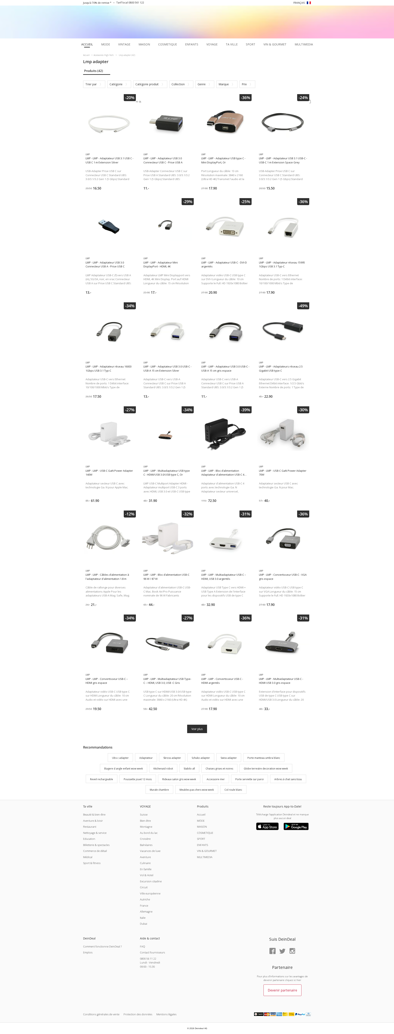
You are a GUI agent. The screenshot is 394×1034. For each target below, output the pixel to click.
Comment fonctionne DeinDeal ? (102, 946)
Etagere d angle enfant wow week (123, 768)
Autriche (145, 899)
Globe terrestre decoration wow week (266, 768)
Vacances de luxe (150, 851)
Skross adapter (172, 758)
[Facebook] (272, 951)
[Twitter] (282, 951)
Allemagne (146, 911)
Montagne (146, 826)
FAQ (142, 946)
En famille (145, 869)
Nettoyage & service (95, 833)
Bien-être (145, 821)
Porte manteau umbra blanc (263, 758)
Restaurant (89, 826)
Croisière (145, 839)
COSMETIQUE (205, 833)
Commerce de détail (95, 851)
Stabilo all (189, 768)
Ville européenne (150, 893)
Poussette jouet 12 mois (138, 779)
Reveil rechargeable (101, 779)
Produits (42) (93, 71)
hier (299, 980)
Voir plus (197, 729)
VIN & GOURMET (207, 851)
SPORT (201, 839)
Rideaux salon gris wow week (179, 779)
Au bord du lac (149, 833)
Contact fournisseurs (152, 952)
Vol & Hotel (146, 875)
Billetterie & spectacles (96, 845)
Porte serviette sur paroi (249, 779)
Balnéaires (146, 845)
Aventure (145, 857)
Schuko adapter (201, 758)
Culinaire (145, 863)
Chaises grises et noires (219, 768)
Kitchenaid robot (163, 768)
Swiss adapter (229, 758)
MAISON (202, 826)
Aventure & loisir (93, 821)
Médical (87, 857)
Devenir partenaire (282, 990)
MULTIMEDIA (204, 857)
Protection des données (138, 1014)
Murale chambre (159, 790)
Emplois (88, 952)
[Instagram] (292, 951)
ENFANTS (202, 845)
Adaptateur (146, 758)
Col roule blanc (233, 790)
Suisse (144, 814)
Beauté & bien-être (94, 814)
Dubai (143, 923)
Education (89, 839)
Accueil (201, 814)
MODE (201, 821)
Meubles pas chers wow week (197, 790)
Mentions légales (166, 1014)
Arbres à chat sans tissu (288, 779)
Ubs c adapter (120, 758)
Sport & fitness (92, 863)
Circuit (144, 887)
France (144, 905)
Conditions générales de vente (101, 1014)
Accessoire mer (216, 779)
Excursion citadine (151, 881)
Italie (142, 918)
